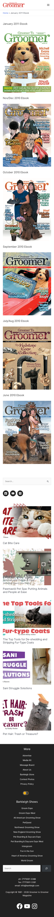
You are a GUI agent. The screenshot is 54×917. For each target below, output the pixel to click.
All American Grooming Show (27, 908)
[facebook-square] (6, 583)
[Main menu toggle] (48, 5)
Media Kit (27, 850)
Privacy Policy (27, 874)
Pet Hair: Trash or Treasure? (20, 823)
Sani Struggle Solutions (17, 778)
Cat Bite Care (11, 632)
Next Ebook (27, 554)
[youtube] (13, 583)
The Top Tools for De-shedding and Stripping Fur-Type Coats (25, 730)
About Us (27, 859)
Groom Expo (27, 898)
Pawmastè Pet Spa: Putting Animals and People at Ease (25, 680)
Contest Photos (27, 869)
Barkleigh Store (27, 864)
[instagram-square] (20, 583)
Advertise (27, 845)
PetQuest (27, 912)
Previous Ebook (27, 546)
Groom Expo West (27, 903)
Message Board (27, 855)
